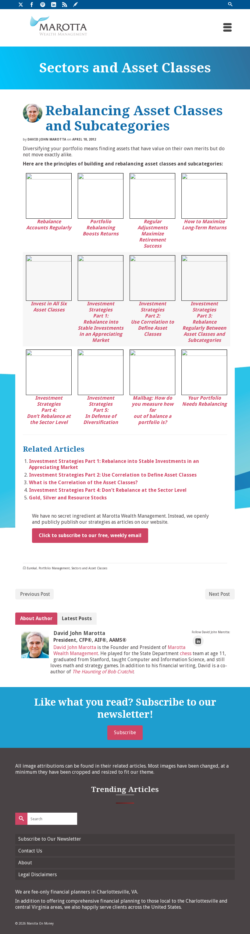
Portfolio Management (54, 568)
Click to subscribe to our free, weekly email (90, 535)
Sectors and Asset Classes (89, 568)
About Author (36, 618)
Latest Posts (77, 618)
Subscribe (125, 732)
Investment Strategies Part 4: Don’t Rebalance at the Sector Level (108, 490)
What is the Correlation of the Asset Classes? (83, 482)
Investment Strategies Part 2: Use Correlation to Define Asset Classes (113, 475)
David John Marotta (46, 139)
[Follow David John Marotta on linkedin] (198, 641)
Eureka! (32, 568)
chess (185, 653)
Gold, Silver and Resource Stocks (68, 498)
